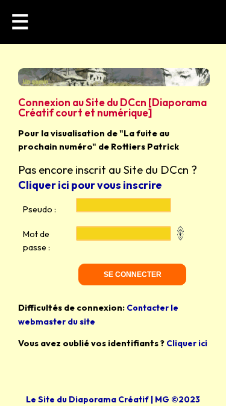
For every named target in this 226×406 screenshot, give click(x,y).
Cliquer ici (186, 343)
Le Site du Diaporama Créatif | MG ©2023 (113, 399)
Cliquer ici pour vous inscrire (90, 185)
